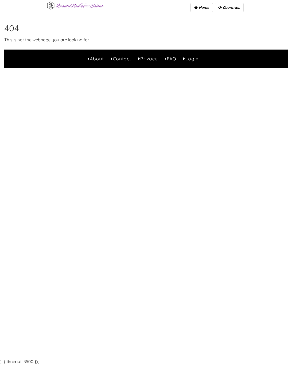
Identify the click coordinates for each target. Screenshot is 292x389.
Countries (231, 7)
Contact (122, 59)
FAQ (171, 59)
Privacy (149, 59)
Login (191, 59)
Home (203, 7)
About (97, 59)
